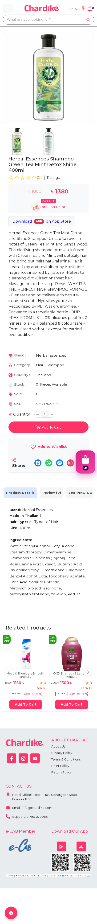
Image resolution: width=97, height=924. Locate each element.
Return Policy (61, 772)
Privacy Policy (61, 753)
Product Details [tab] (20, 493)
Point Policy (60, 766)
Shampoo (55, 365)
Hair (39, 365)
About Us (58, 746)
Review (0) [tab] (51, 493)
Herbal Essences (51, 355)
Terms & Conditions (66, 759)
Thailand (43, 375)
